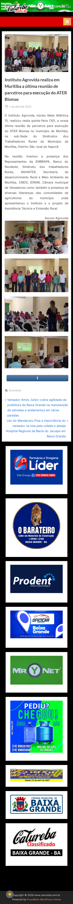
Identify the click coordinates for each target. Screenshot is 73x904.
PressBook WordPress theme (44, 899)
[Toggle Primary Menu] (67, 21)
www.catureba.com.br (47, 6)
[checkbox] (9, 894)
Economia (15, 390)
